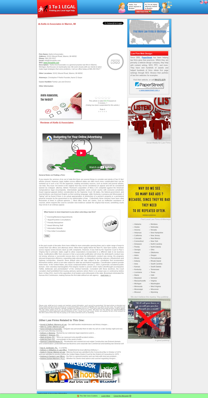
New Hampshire (157, 233)
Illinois (136, 258)
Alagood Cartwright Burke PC (51, 342)
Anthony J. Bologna (47, 333)
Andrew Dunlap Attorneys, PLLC (52, 359)
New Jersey (155, 236)
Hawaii (137, 252)
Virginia (154, 281)
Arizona (137, 230)
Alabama (137, 224)
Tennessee (155, 269)
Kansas (137, 267)
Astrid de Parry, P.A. (47, 339)
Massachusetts (140, 281)
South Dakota (156, 267)
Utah (152, 275)
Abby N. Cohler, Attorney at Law (52, 327)
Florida (137, 247)
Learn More (105, 396)
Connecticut (138, 241)
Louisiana (138, 272)
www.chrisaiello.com (51, 63)
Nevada (154, 230)
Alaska (137, 227)
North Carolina (156, 244)
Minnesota (138, 286)
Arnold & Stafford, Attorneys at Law (53, 325)
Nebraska (154, 227)
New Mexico (155, 238)
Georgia (137, 250)
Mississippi (138, 289)
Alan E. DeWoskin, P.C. (49, 348)
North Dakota (156, 247)
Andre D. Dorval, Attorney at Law (52, 352)
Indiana (137, 261)
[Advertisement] (81, 39)
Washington (155, 284)
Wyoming (154, 292)
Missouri (137, 292)
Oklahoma (155, 252)
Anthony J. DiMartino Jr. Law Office (53, 350)
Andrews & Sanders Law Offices (52, 356)
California (138, 236)
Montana (154, 224)
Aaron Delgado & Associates (51, 329)
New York (154, 241)
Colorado (137, 238)
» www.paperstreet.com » (149, 90)
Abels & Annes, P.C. (47, 337)
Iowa (136, 264)
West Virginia (156, 286)
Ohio (152, 250)
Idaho (136, 255)
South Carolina (156, 264)
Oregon (153, 255)
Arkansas (137, 233)
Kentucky (137, 269)
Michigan (137, 284)
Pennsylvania (156, 258)
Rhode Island (156, 261)
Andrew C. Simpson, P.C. (49, 335)
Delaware (138, 244)
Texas (153, 272)
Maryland (137, 278)
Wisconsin (155, 289)
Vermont (154, 278)
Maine (136, 275)
